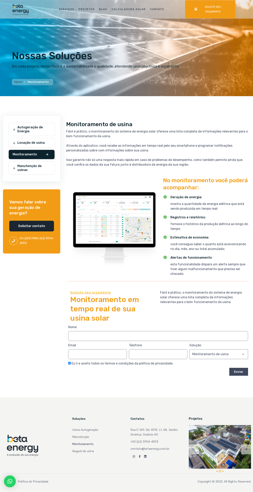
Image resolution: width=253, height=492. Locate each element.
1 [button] (216, 471)
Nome (72, 327)
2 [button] (219, 471)
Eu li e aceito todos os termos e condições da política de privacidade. (122, 363)
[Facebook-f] (139, 456)
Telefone (135, 345)
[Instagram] (133, 456)
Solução (195, 345)
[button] (31, 226)
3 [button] (222, 471)
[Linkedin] (145, 456)
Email (72, 345)
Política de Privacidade (33, 481)
